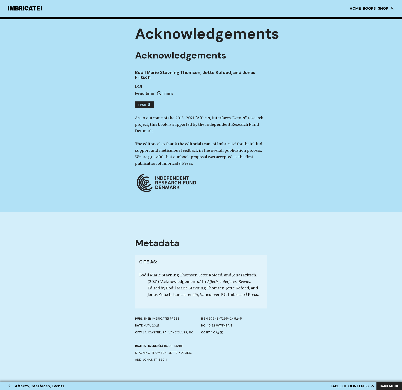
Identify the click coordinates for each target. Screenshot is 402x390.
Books (369, 8)
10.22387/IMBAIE (219, 325)
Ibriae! (25, 8)
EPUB (144, 105)
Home (355, 8)
